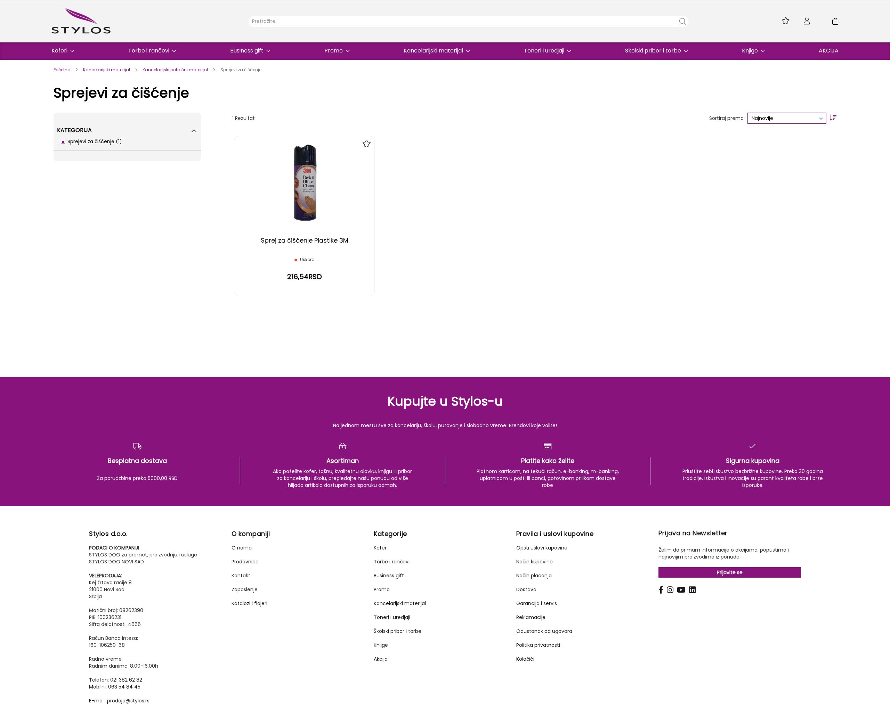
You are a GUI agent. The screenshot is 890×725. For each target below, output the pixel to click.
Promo (382, 589)
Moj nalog (807, 21)
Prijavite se (730, 572)
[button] (367, 143)
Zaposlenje (245, 589)
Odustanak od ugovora (544, 631)
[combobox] (468, 21)
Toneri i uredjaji (392, 617)
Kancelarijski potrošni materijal (176, 70)
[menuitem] (60, 50)
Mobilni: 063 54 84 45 (114, 686)
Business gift (389, 575)
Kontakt (241, 575)
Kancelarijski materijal (107, 70)
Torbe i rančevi (392, 561)
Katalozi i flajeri (249, 603)
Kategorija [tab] (74, 130)
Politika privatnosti (538, 645)
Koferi (381, 547)
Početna (63, 70)
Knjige (381, 645)
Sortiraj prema (726, 118)
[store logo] (81, 21)
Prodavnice (245, 561)
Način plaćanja (534, 575)
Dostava (526, 589)
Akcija (381, 658)
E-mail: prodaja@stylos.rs (119, 700)
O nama (242, 547)
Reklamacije (530, 617)
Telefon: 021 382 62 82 (115, 679)
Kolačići (525, 658)
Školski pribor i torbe (397, 631)
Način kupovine (534, 561)
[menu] (445, 51)
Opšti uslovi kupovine (541, 547)
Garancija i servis (536, 603)
